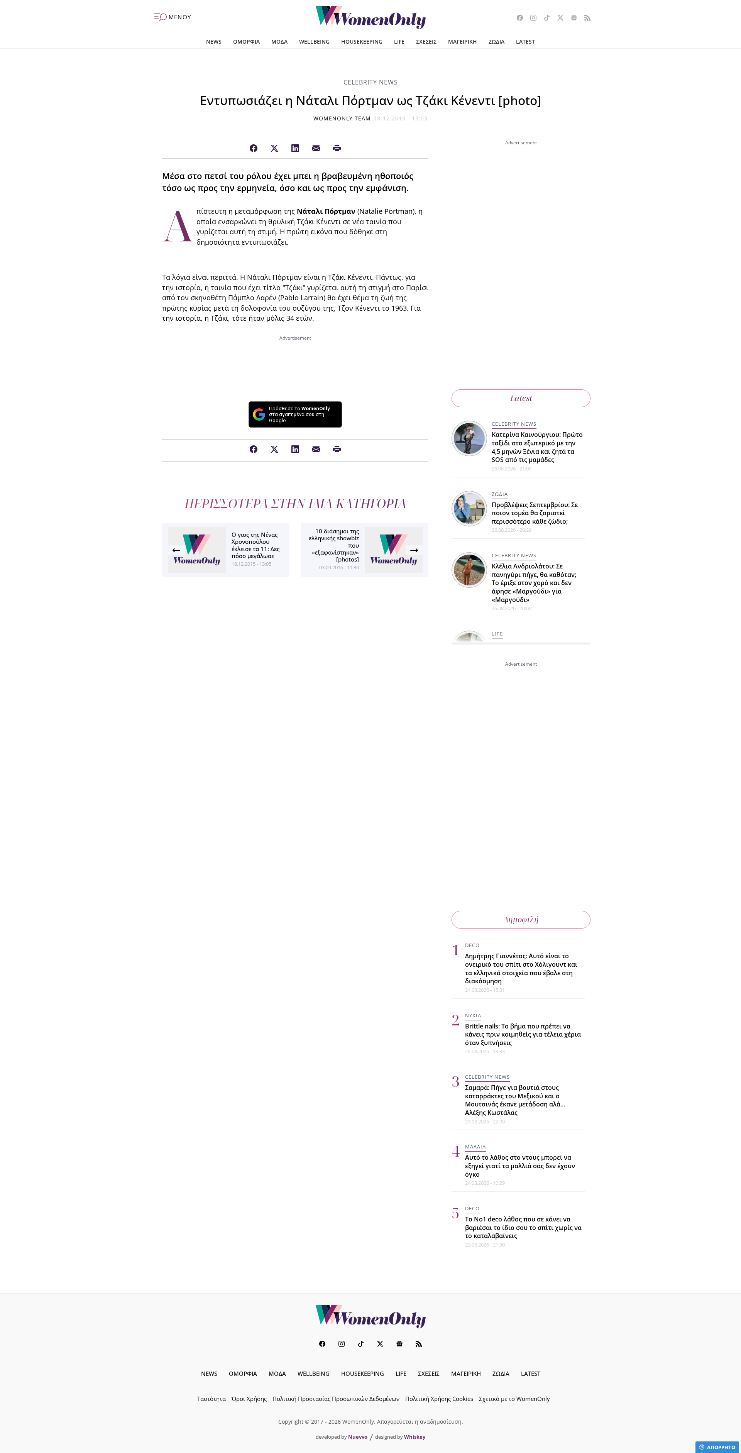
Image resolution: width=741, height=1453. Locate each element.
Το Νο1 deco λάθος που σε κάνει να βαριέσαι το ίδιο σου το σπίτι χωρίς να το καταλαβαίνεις (523, 1227)
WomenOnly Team (342, 118)
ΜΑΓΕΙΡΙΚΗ (462, 41)
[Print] (337, 148)
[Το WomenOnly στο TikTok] (544, 18)
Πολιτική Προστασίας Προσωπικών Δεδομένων (335, 1398)
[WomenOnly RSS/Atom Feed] (584, 18)
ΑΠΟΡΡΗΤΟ (721, 1447)
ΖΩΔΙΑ (496, 41)
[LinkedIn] (295, 148)
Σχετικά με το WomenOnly (514, 1398)
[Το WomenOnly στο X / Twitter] (557, 18)
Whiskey (414, 1436)
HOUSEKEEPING (361, 41)
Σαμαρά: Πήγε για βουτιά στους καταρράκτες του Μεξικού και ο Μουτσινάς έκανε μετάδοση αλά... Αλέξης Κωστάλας (515, 1100)
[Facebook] (253, 148)
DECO (472, 945)
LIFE (399, 41)
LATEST (525, 41)
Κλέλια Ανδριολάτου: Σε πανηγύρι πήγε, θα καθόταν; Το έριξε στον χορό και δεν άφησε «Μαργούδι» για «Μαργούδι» (534, 583)
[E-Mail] (316, 148)
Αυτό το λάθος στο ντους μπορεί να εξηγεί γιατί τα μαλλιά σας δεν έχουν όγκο (520, 1165)
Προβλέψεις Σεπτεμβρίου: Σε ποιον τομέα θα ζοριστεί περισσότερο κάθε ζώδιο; (535, 513)
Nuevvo (357, 1436)
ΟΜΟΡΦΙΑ (246, 41)
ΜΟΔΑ (279, 41)
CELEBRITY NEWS (370, 82)
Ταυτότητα (211, 1398)
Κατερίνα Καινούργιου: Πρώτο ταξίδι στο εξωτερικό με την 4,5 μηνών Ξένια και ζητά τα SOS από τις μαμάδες (537, 447)
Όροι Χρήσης (249, 1398)
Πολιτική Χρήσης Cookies (439, 1398)
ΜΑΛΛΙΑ (475, 1146)
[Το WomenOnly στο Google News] (571, 18)
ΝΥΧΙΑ (473, 1015)
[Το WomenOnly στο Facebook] (517, 18)
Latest (521, 398)
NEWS (214, 41)
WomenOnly (370, 1316)
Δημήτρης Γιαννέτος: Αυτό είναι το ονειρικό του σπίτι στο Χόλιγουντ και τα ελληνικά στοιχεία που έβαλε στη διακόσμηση (521, 968)
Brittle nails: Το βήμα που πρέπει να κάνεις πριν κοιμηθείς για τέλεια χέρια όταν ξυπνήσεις (523, 1034)
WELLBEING (314, 41)
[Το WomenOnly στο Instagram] (530, 18)
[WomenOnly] (371, 17)
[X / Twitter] (274, 148)
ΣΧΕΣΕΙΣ (426, 41)
